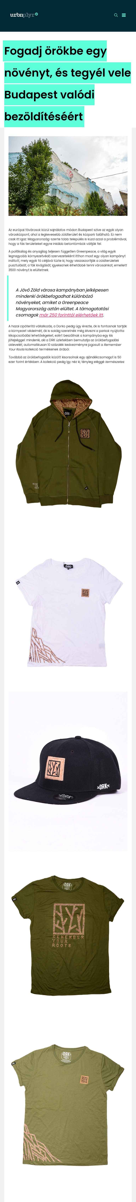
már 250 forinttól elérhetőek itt (71, 315)
